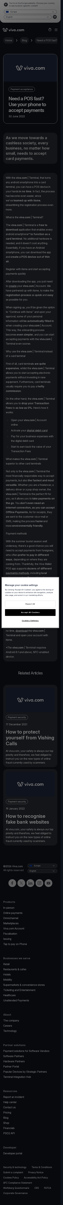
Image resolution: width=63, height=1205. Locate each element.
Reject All (30, 604)
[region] (30, 602)
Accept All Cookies (30, 612)
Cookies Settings (30, 620)
